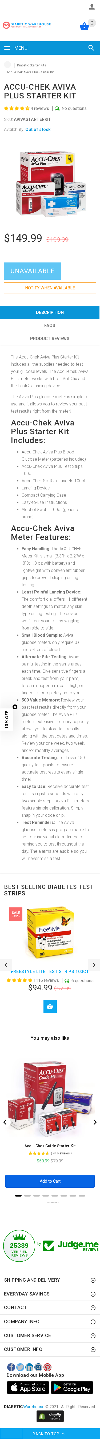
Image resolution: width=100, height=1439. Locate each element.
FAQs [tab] (49, 325)
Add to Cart (50, 1006)
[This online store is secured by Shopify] (50, 1416)
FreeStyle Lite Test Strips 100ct (50, 971)
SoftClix (70, 378)
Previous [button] (6, 965)
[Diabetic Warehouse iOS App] (29, 1387)
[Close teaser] (15, 706)
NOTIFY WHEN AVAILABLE (50, 287)
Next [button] (94, 965)
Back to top (47, 1434)
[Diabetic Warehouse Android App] (72, 1387)
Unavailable (32, 271)
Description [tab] (50, 312)
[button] (17, 108)
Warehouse (24, 1406)
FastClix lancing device (39, 385)
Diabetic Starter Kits (31, 65)
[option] (50, 183)
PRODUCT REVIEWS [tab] (49, 338)
